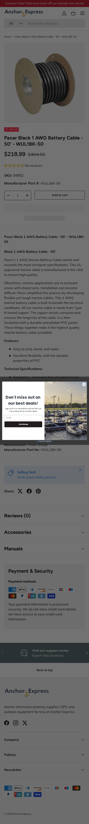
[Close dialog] (84, 384)
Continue (23, 424)
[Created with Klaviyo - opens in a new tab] (44, 441)
